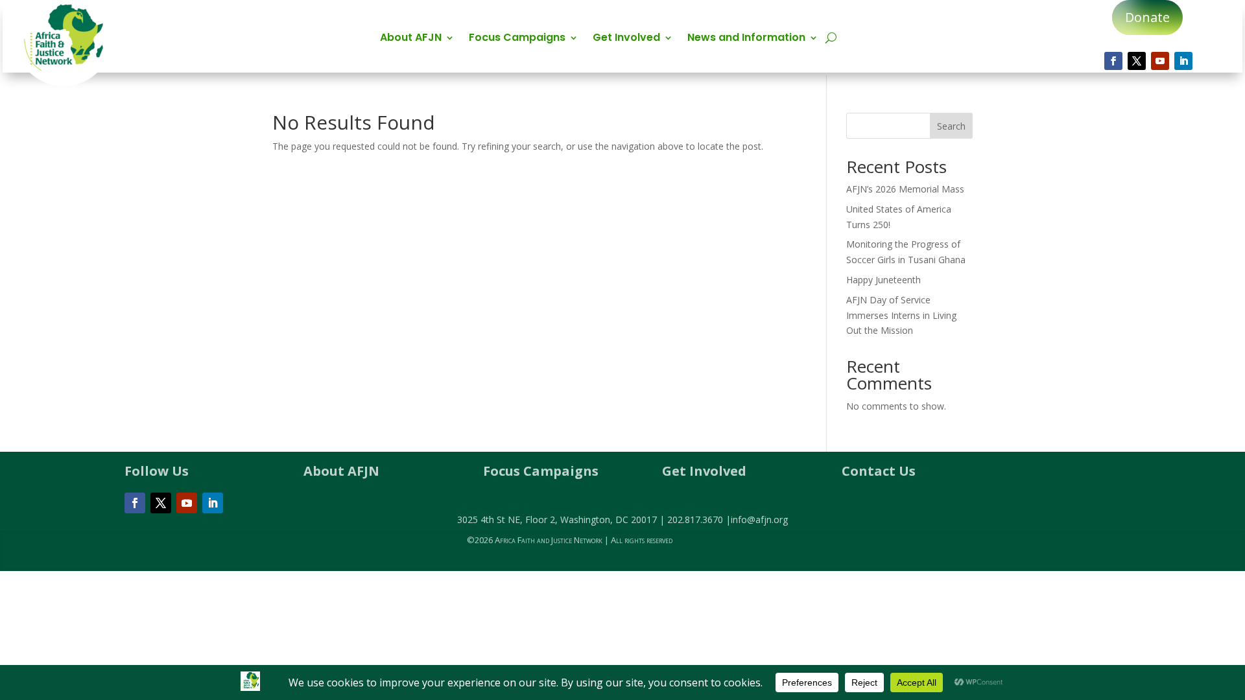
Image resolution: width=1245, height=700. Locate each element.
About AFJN (411, 39)
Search (951, 126)
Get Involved (626, 39)
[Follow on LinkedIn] (1183, 61)
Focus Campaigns (517, 39)
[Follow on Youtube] (1160, 61)
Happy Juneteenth (883, 280)
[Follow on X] (1137, 61)
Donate (1147, 17)
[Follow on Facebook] (1113, 61)
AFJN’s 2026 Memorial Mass (905, 189)
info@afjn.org (759, 519)
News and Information (746, 39)
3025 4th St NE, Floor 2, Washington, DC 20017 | (562, 519)
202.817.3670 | (699, 519)
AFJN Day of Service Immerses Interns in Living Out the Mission (901, 315)
